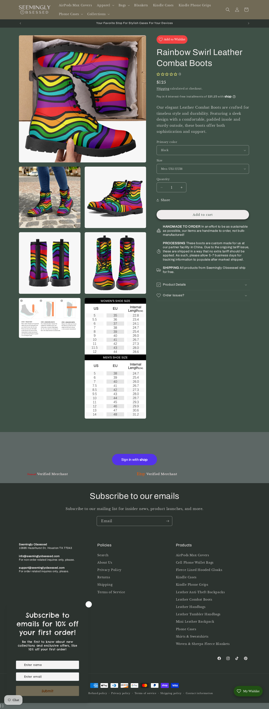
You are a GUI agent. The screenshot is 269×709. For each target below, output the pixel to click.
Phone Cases (186, 629)
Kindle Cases (186, 577)
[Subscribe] (167, 521)
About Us (104, 562)
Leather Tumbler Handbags (198, 614)
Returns (103, 577)
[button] (105, 5)
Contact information (199, 693)
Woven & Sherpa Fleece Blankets (203, 644)
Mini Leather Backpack (195, 621)
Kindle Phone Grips (192, 584)
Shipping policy (171, 693)
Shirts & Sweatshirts (192, 636)
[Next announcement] (248, 23)
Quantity (163, 179)
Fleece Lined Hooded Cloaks (199, 570)
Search (103, 555)
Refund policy (97, 693)
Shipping (163, 88)
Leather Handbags (191, 607)
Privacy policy (120, 693)
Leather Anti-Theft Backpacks (200, 592)
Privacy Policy (109, 570)
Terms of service (145, 693)
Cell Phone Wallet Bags (195, 562)
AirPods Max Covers (192, 555)
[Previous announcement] (20, 23)
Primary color (167, 142)
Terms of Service (111, 592)
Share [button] (165, 200)
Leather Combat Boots (194, 599)
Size (159, 160)
